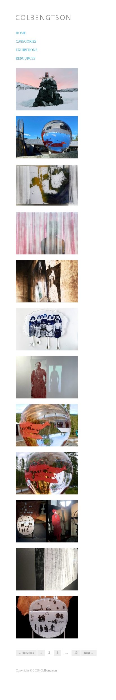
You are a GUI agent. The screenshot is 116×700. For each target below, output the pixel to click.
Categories (19, 41)
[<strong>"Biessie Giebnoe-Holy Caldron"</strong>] (47, 137)
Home (19, 33)
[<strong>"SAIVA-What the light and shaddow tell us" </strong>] (47, 377)
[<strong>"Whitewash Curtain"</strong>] (47, 569)
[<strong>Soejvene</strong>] (47, 233)
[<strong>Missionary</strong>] (47, 281)
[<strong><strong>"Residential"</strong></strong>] (47, 329)
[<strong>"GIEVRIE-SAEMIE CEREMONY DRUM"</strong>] (47, 617)
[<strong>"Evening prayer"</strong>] (47, 185)
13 (76, 652)
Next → (89, 652)
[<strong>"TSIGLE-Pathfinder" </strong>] (47, 89)
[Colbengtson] (43, 16)
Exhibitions (19, 50)
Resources (19, 58)
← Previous (26, 652)
